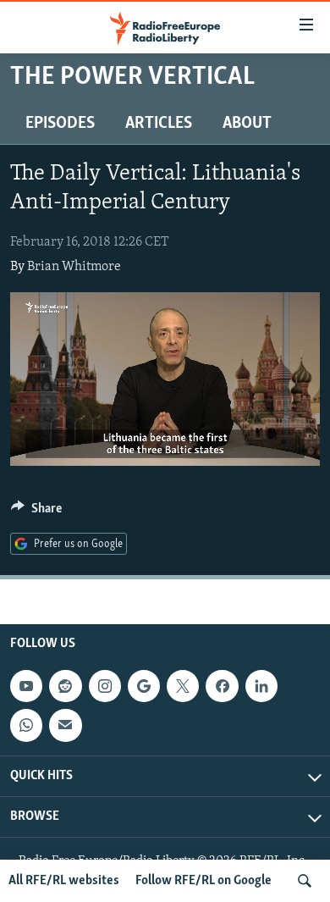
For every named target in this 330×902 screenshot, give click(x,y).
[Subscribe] (65, 725)
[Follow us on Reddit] (65, 686)
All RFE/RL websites (63, 881)
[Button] (36, 512)
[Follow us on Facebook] (222, 686)
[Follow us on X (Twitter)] (183, 686)
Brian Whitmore (74, 267)
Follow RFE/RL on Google (203, 881)
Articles (158, 123)
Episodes (60, 123)
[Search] (304, 881)
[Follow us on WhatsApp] (26, 725)
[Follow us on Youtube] (26, 686)
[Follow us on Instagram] (105, 686)
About (247, 123)
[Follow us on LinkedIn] (261, 686)
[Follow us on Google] (144, 686)
